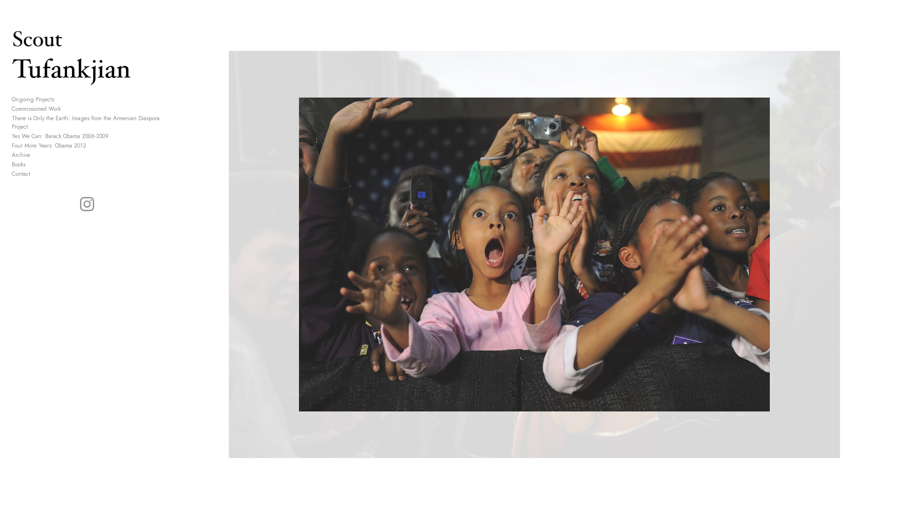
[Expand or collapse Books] (31, 164)
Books (18, 164)
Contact (21, 174)
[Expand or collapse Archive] (36, 155)
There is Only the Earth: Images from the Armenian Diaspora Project (86, 122)
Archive (21, 155)
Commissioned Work (36, 109)
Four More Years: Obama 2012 (49, 145)
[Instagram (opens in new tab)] (87, 204)
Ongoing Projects (33, 99)
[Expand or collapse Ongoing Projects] (60, 99)
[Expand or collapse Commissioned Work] (67, 109)
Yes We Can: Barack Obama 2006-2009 (60, 136)
